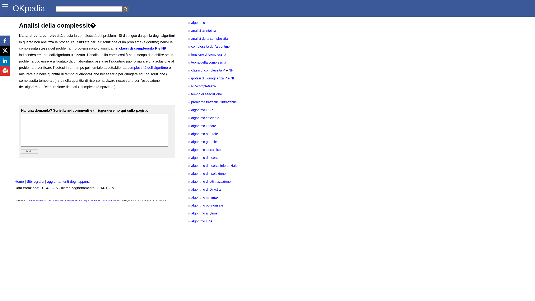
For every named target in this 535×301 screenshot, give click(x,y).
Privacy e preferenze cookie (93, 200)
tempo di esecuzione (206, 94)
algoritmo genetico (205, 142)
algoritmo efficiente (205, 118)
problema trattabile (205, 102)
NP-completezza (203, 86)
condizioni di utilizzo (36, 200)
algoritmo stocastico (206, 150)
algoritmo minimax (204, 197)
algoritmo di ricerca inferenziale (214, 165)
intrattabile (229, 102)
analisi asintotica (203, 30)
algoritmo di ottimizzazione (211, 181)
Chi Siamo (114, 200)
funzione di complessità (208, 54)
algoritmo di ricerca (205, 157)
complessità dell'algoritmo (147, 68)
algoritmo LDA (202, 221)
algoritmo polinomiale (207, 205)
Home (19, 182)
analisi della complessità (209, 38)
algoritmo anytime (204, 213)
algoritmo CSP (202, 110)
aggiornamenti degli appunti (68, 182)
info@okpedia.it (71, 200)
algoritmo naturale (204, 134)
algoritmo (198, 22)
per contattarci (55, 200)
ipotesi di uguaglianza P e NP (213, 78)
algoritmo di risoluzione (208, 173)
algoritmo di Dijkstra (206, 189)
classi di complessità (136, 48)
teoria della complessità (208, 62)
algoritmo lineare (203, 126)
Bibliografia (35, 182)
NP (163, 48)
